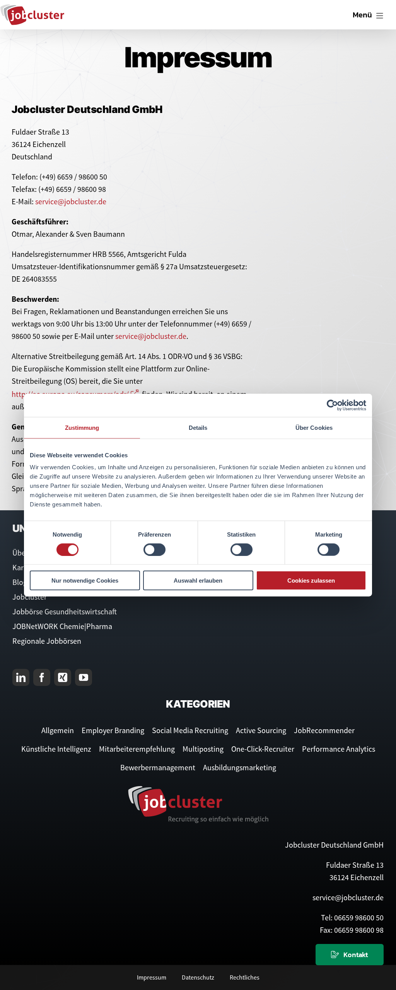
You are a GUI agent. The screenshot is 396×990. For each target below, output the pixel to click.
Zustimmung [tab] (82, 427)
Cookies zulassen (311, 580)
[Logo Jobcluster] (32, 7)
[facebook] (41, 677)
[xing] (62, 677)
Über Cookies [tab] (314, 427)
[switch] (154, 549)
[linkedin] (20, 677)
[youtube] (83, 677)
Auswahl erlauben (198, 580)
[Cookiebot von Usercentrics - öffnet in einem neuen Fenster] (332, 405)
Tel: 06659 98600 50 (352, 917)
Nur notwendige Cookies (84, 580)
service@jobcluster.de (70, 201)
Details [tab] (198, 427)
